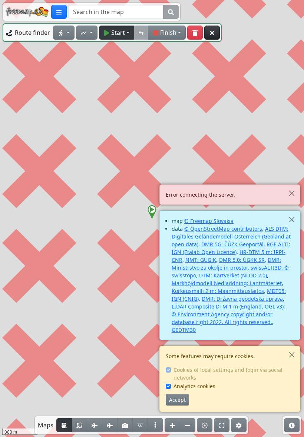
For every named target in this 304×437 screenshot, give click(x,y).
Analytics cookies (194, 386)
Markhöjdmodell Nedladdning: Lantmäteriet (227, 283)
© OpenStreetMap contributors (223, 228)
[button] (152, 212)
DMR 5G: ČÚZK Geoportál (232, 244)
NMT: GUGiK (200, 259)
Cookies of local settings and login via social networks (228, 373)
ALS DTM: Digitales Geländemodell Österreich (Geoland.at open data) (231, 236)
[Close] (291, 193)
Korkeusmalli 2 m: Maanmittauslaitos (218, 290)
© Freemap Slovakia (209, 220)
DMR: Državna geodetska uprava (242, 298)
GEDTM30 (184, 329)
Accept (177, 399)
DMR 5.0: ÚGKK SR (242, 259)
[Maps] (155, 425)
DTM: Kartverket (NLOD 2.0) (233, 275)
